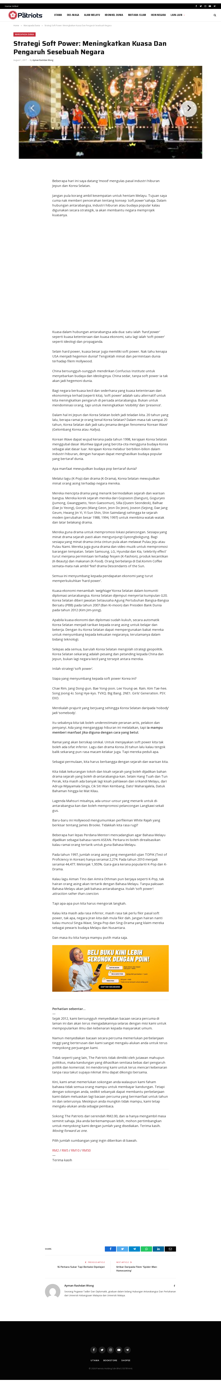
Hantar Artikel (11, 6)
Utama (58, 15)
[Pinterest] (19, 196)
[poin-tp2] (110, 990)
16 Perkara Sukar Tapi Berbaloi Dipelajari (81, 1267)
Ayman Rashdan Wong (43, 60)
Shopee (125, 1360)
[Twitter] (19, 182)
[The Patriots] (25, 15)
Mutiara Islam (137, 15)
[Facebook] (19, 174)
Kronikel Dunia (114, 15)
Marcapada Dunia (24, 34)
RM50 (86, 1150)
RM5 (65, 1150)
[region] (141, 273)
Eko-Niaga (73, 15)
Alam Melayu (92, 15)
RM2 (55, 1150)
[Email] (19, 204)
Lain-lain (176, 15)
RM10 (75, 1150)
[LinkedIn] (19, 189)
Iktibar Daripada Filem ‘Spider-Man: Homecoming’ (136, 1269)
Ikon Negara (158, 15)
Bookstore (110, 1360)
